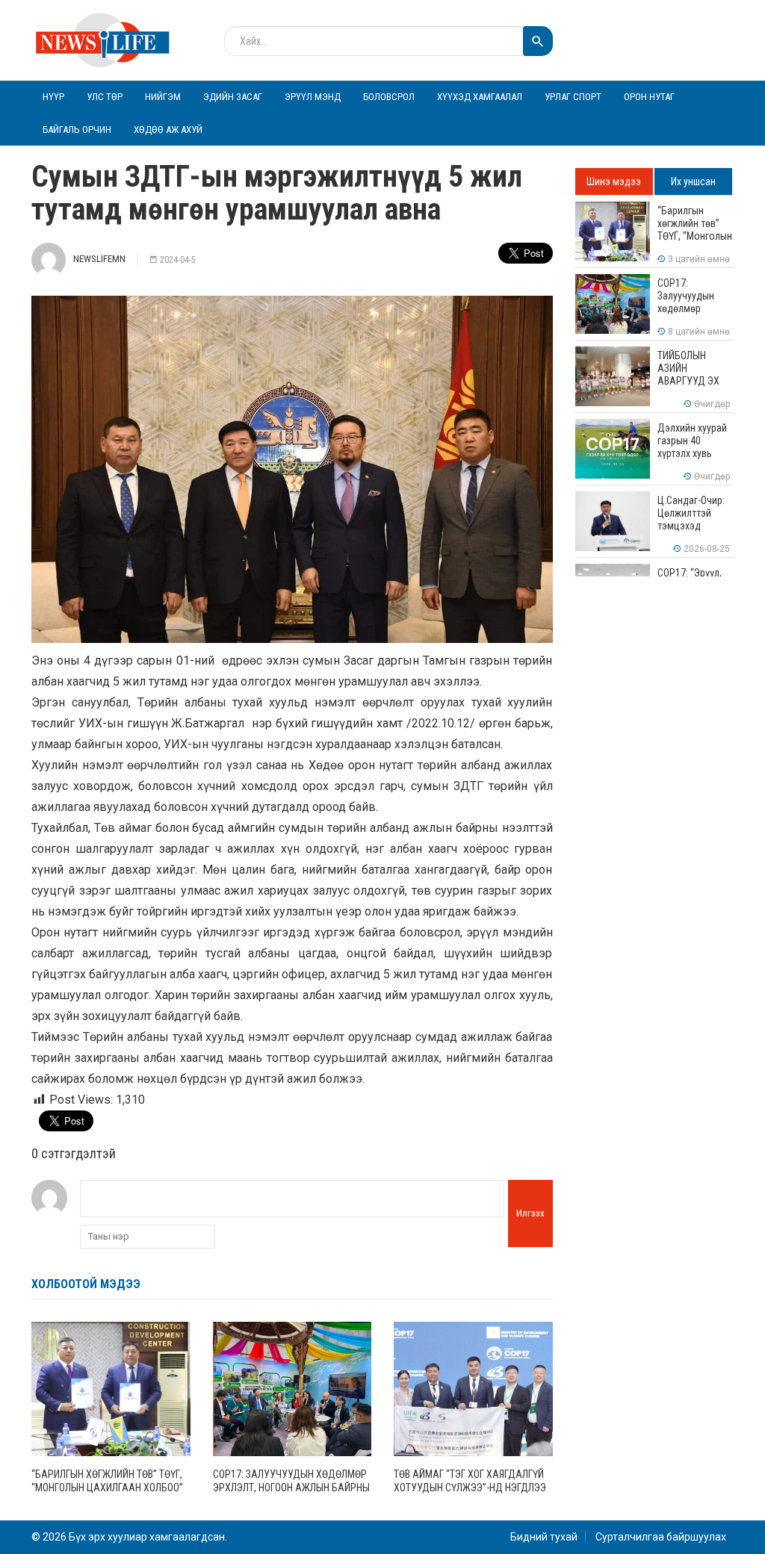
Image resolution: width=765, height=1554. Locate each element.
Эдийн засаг (232, 96)
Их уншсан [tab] (693, 181)
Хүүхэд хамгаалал (479, 96)
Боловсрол (389, 96)
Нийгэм (163, 96)
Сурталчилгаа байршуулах (660, 1537)
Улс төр (105, 96)
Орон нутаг (649, 96)
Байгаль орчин (77, 129)
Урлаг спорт (573, 96)
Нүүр (53, 96)
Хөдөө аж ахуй (168, 129)
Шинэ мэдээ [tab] (613, 181)
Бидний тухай (543, 1537)
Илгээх (530, 1213)
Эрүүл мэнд (313, 96)
